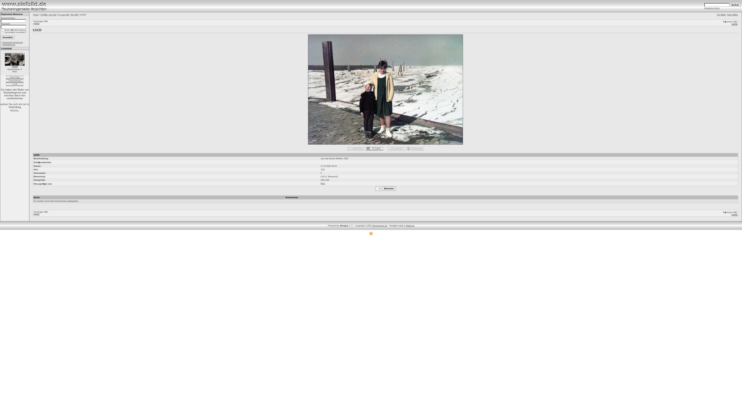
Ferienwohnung (15, 81)
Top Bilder (721, 15)
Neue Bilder (732, 15)
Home (36, 15)
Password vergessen (13, 42)
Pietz (323, 183)
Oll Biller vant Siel (48, 15)
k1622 (36, 23)
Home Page (15, 77)
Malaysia (410, 225)
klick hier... (14, 110)
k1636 (734, 24)
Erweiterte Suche (712, 8)
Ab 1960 (74, 15)
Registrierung (9, 45)
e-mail (14, 84)
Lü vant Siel (63, 15)
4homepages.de (379, 225)
